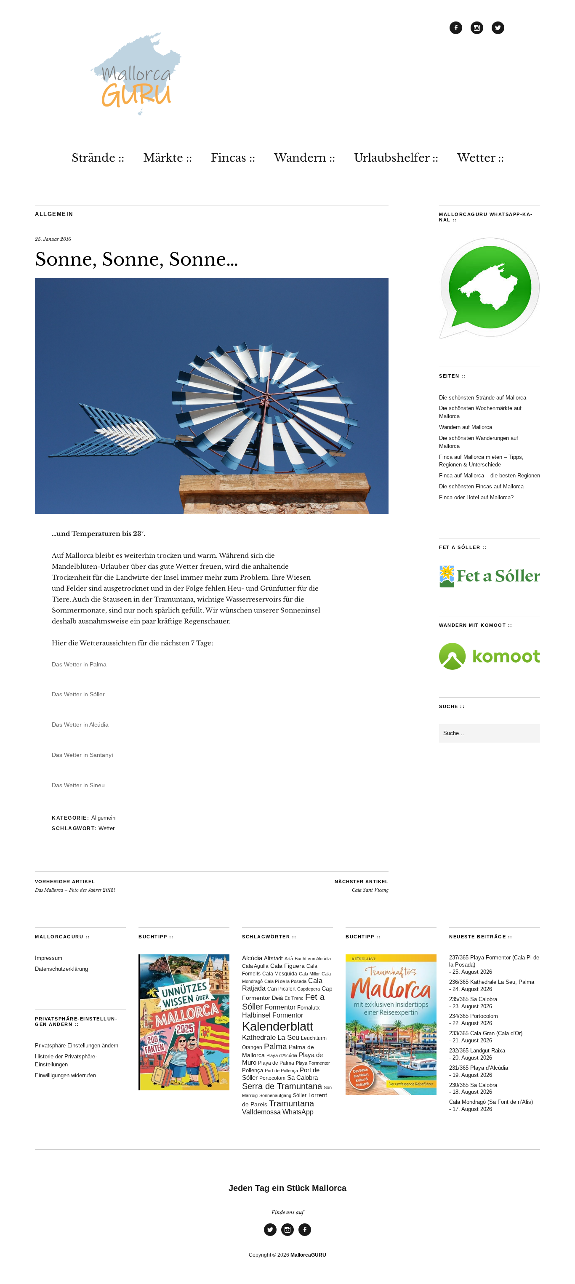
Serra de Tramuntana (282, 1086)
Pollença (252, 1071)
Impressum (48, 958)
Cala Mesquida (279, 973)
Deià (277, 998)
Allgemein (54, 214)
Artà (289, 958)
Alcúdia (252, 958)
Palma (275, 1046)
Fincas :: (233, 158)
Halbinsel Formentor (272, 1015)
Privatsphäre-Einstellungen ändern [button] (76, 1045)
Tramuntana (291, 1103)
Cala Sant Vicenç (362, 886)
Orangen (252, 1047)
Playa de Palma (276, 1063)
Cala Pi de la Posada (285, 981)
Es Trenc (294, 998)
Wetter (106, 828)
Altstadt (273, 959)
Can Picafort (281, 989)
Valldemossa (261, 1112)
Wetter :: (480, 158)
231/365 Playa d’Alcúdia (478, 1068)
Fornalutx (308, 1007)
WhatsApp (298, 1112)
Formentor (280, 1007)
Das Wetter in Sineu (78, 785)
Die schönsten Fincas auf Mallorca (481, 486)
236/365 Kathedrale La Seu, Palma (491, 982)
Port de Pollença (281, 1070)
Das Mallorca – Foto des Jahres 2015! (75, 886)
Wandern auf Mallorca (465, 427)
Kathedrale (259, 1038)
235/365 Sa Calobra (473, 999)
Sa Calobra (302, 1077)
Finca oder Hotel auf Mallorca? (476, 497)
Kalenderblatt (277, 1026)
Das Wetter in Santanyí (82, 754)
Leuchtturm (314, 1038)
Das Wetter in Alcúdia (80, 724)
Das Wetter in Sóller (78, 694)
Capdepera (308, 988)
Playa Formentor (313, 1063)
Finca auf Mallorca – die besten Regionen (489, 475)
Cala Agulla (255, 966)
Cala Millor (309, 973)
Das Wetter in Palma (79, 664)
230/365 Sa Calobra (473, 1085)
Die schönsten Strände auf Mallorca (482, 397)
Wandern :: (304, 158)
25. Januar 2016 (53, 239)
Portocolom (272, 1078)
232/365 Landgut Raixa (477, 1050)
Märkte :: (167, 158)
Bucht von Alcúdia (313, 958)
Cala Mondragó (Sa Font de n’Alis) (491, 1102)
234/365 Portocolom (473, 1016)
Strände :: (98, 158)
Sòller (299, 1095)
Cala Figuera (287, 965)
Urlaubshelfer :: (396, 158)
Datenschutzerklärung (61, 969)
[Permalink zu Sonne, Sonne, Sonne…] (212, 511)
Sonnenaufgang (275, 1095)
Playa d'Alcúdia (281, 1055)
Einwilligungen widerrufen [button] (65, 1075)
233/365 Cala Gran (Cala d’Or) (485, 1033)
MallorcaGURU (308, 1255)
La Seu (288, 1038)
